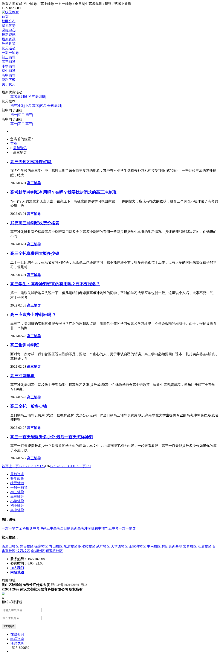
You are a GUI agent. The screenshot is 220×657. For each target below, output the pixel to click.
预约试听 (17, 643)
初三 (29, 115)
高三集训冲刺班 (24, 345)
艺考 (43, 106)
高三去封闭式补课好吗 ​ (31, 161)
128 (57, 466)
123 (31, 466)
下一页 (81, 466)
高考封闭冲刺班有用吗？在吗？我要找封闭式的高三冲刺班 (63, 192)
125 (42, 466)
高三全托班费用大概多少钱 (34, 253)
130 (67, 466)
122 (26, 466)
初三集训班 (37, 97)
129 (62, 466)
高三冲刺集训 (22, 375)
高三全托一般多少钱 (28, 406)
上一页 (14, 466)
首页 (5, 16)
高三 (29, 124)
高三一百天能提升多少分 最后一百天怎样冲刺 (51, 437)
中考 (28, 106)
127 (52, 466)
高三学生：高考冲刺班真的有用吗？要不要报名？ (55, 284)
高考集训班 (19, 97)
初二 (21, 115)
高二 (21, 124)
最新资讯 (9, 34)
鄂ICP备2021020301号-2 (69, 585)
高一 (14, 124)
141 (88, 466)
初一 (14, 115)
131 (73, 466)
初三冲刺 (17, 106)
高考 (36, 106)
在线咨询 (17, 634)
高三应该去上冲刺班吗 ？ (33, 314)
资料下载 (8, 80)
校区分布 (8, 21)
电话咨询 (17, 639)
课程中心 (8, 30)
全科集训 (54, 106)
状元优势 (8, 25)
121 (21, 466)
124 (37, 466)
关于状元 (8, 84)
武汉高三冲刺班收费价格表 (34, 223)
